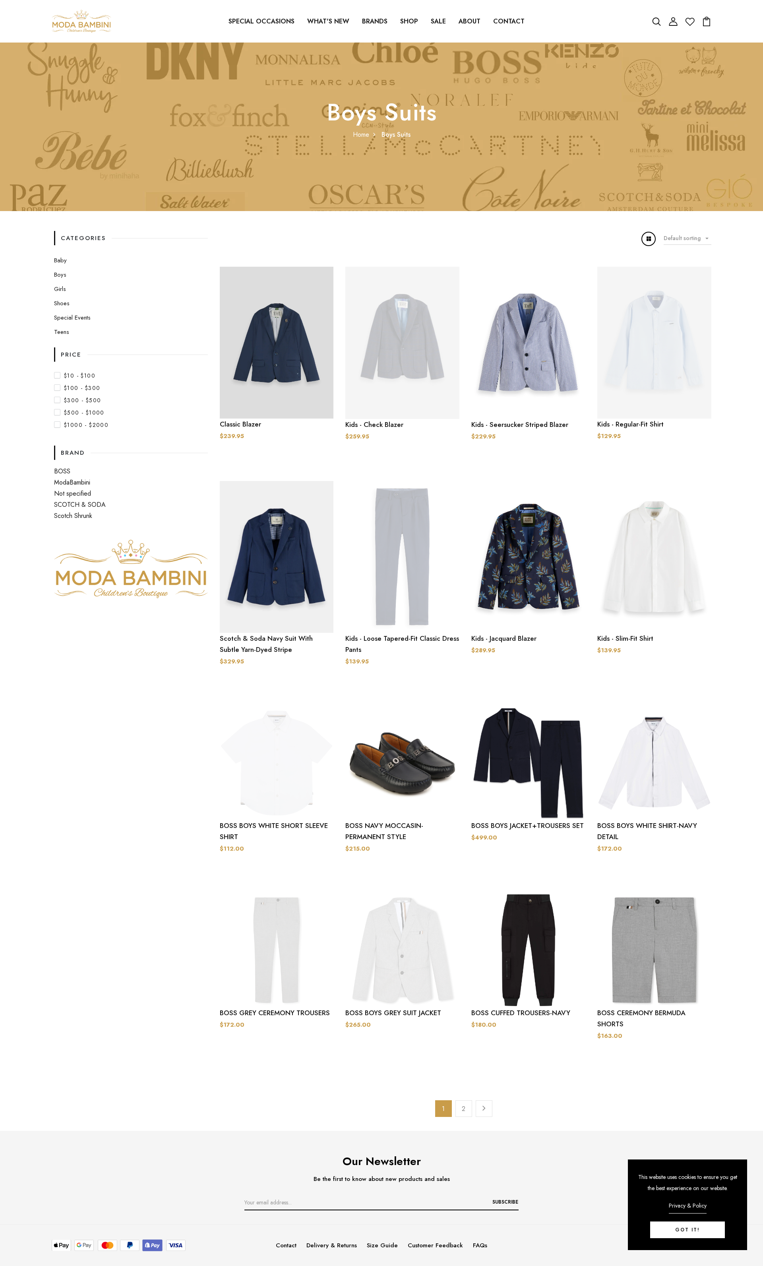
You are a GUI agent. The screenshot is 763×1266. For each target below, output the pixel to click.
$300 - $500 (82, 400)
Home (361, 134)
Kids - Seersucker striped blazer (519, 424)
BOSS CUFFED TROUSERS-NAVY (520, 1013)
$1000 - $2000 (86, 425)
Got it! (687, 1229)
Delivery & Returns (331, 1245)
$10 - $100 (79, 376)
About (469, 21)
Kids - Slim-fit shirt (625, 638)
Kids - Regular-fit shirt (630, 424)
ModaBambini (72, 482)
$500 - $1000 (84, 413)
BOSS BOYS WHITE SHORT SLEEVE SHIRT (274, 831)
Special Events (72, 317)
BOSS (62, 471)
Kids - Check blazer (374, 424)
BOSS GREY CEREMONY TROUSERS (275, 1013)
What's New (328, 21)
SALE (438, 21)
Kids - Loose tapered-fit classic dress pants (402, 644)
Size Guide (382, 1245)
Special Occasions (261, 21)
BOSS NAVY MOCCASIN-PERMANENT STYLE (384, 831)
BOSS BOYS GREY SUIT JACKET (393, 1013)
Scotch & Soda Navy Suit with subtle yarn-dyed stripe (266, 644)
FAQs (480, 1245)
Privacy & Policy (688, 1206)
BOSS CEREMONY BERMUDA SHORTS (641, 1018)
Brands (374, 21)
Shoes (62, 303)
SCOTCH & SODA (80, 504)
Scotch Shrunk (73, 515)
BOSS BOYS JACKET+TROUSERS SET (527, 825)
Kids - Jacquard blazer (503, 638)
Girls (60, 289)
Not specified (72, 493)
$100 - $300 (82, 388)
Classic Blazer (240, 424)
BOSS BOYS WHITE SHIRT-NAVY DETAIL (647, 831)
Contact (509, 21)
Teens (61, 332)
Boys (60, 274)
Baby (60, 260)
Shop (409, 21)
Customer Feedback (435, 1245)
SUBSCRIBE (505, 1202)
